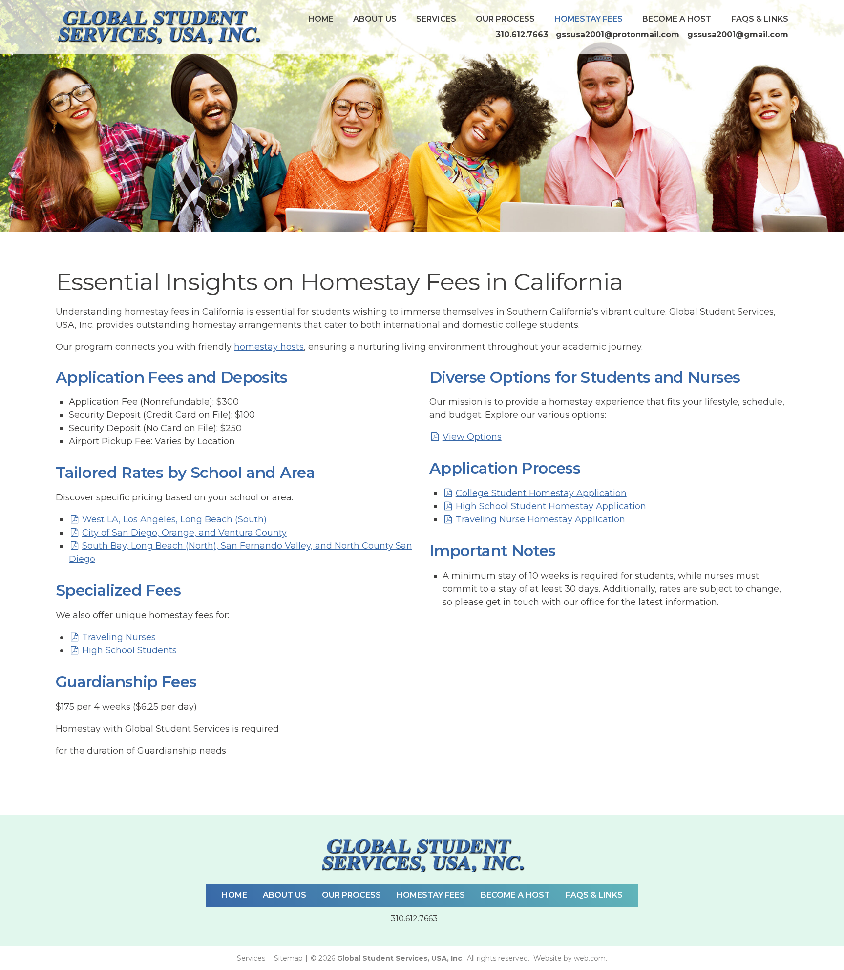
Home (321, 19)
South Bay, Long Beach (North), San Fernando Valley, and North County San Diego (240, 552)
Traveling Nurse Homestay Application (540, 519)
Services (436, 19)
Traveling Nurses (119, 637)
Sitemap (288, 958)
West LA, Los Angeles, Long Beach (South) (174, 519)
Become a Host (677, 19)
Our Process (505, 19)
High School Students (129, 650)
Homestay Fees (588, 19)
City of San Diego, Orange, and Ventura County (184, 532)
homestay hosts (269, 347)
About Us (375, 19)
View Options (472, 436)
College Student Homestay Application (541, 493)
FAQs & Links (759, 19)
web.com (590, 958)
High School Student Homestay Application (551, 506)
